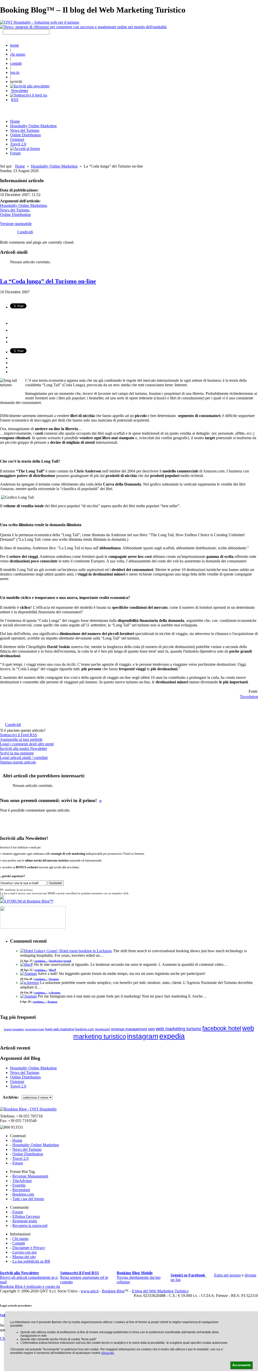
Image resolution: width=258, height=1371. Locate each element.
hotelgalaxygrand (60, 960)
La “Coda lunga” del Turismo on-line (48, 281)
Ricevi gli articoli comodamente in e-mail (29, 1277)
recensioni (102, 1029)
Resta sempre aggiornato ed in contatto (84, 1277)
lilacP (52, 969)
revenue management (129, 1029)
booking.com (84, 1029)
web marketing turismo (178, 1028)
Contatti (18, 1243)
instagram (142, 1036)
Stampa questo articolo (18, 762)
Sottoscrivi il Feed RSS (18, 735)
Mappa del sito (24, 1257)
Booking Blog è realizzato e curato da (30, 1286)
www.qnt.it (90, 1291)
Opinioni (17, 139)
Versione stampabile (16, 223)
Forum (15, 153)
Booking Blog (113, 1291)
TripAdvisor (22, 1180)
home (14, 45)
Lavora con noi (24, 1252)
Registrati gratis (24, 1221)
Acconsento (241, 1365)
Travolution (249, 696)
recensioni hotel (34, 1029)
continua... (41, 960)
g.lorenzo (54, 992)
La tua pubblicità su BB (31, 1261)
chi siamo (17, 54)
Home (20, 166)
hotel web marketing (59, 1029)
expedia (172, 1036)
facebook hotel (221, 1028)
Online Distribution (25, 135)
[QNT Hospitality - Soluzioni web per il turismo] (39, 22)
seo (151, 1029)
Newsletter (19, 90)
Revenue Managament (30, 1176)
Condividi (25, 232)
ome (15, 121)
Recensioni (21, 1190)
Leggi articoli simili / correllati (24, 757)
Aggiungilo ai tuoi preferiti (21, 739)
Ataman (54, 978)
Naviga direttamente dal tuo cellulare (138, 1277)
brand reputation (14, 1029)
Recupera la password (29, 1225)
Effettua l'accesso (26, 1216)
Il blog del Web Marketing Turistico (160, 1291)
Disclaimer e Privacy (28, 1248)
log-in (14, 72)
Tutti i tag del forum (28, 1199)
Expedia (18, 1185)
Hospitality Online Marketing (33, 126)
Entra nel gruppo (227, 1275)
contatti (16, 63)
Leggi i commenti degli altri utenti (27, 744)
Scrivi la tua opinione (17, 753)
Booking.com (23, 1194)
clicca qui (107, 1353)
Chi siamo (20, 1238)
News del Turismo (24, 130)
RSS (14, 100)
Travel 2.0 (18, 144)
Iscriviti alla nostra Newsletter (23, 748)
